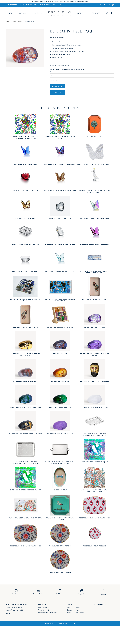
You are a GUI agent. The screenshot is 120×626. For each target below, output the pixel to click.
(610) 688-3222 (11, 5)
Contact (96, 13)
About (80, 13)
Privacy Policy (49, 624)
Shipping (53, 66)
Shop (10, 13)
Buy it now (57, 92)
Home (7, 21)
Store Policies (63, 624)
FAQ (74, 624)
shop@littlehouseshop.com (47, 613)
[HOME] (59, 15)
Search (69, 610)
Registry (39, 13)
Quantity (52, 72)
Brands (22, 13)
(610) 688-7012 (44, 610)
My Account (80, 613)
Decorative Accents (17, 21)
